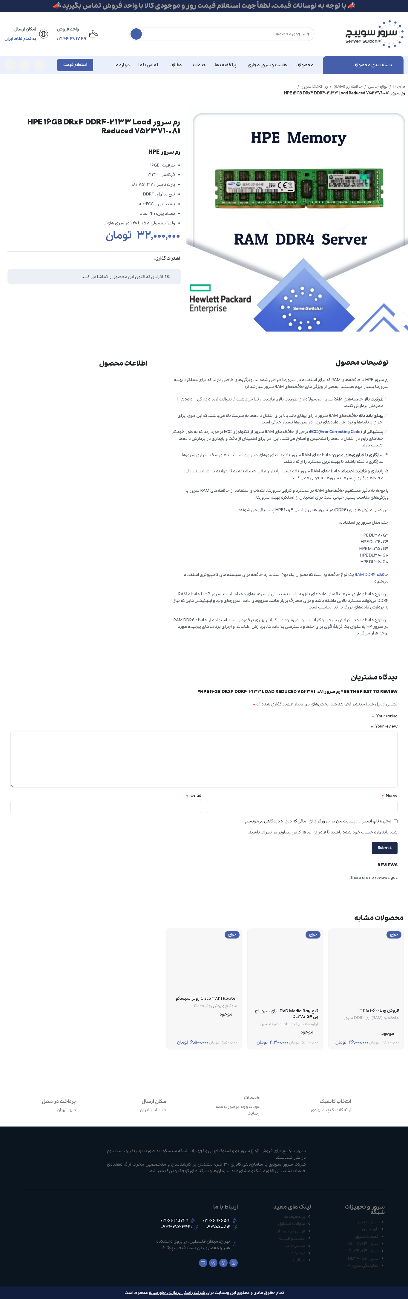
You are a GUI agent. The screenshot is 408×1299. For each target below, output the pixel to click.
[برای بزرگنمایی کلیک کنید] (400, 319)
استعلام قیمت (75, 65)
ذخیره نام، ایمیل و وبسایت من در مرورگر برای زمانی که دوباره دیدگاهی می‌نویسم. (317, 821)
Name (389, 795)
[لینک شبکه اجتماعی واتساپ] (25, 65)
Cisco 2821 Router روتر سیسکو (206, 998)
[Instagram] (233, 1263)
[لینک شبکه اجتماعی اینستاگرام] (39, 65)
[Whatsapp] (223, 1263)
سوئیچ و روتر (225, 1006)
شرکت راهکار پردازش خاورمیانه (177, 1293)
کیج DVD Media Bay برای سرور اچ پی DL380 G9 (286, 1014)
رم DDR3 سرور (356, 1018)
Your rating (385, 716)
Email (193, 795)
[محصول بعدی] (6, 87)
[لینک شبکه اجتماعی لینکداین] (142, 259)
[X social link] (149, 259)
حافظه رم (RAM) (348, 87)
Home (398, 87)
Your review (384, 726)
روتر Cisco (203, 1006)
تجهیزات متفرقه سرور (278, 1024)
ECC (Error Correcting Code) (336, 432)
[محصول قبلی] (18, 87)
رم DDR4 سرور (314, 87)
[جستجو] (136, 34)
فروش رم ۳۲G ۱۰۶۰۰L (379, 1010)
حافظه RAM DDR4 (372, 575)
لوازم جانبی (377, 87)
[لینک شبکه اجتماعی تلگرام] (10, 65)
